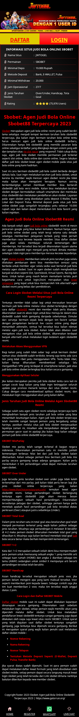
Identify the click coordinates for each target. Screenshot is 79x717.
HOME (9, 714)
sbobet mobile (17, 259)
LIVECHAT (69, 714)
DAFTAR (20, 39)
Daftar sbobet (10, 602)
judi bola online (39, 225)
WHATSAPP (49, 714)
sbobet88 (22, 309)
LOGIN (59, 39)
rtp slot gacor (30, 151)
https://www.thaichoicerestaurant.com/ (24, 489)
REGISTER (29, 714)
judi (75, 535)
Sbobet (6, 131)
